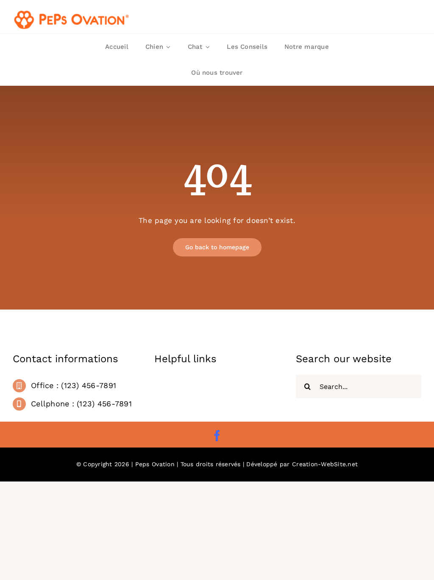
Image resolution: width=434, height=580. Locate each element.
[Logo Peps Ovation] (72, 12)
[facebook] (217, 435)
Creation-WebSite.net (325, 464)
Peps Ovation (155, 464)
